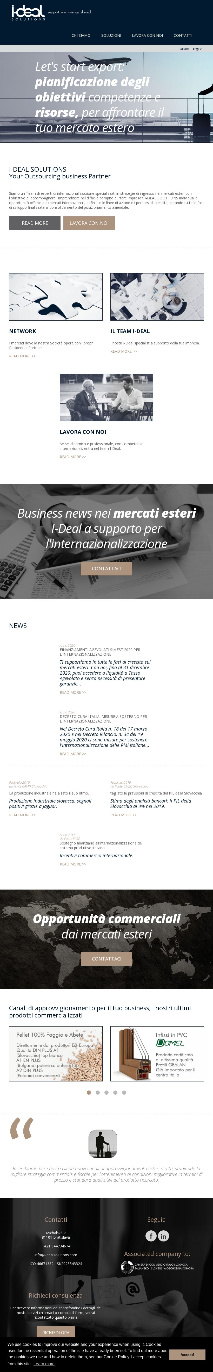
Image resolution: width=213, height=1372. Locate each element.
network (22, 331)
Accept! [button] (187, 1355)
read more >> (22, 356)
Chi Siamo (81, 35)
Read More (35, 223)
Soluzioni (111, 35)
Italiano (184, 48)
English (198, 48)
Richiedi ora (55, 1332)
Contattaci (106, 568)
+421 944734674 (56, 1246)
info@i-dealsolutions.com (56, 1254)
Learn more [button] (44, 1364)
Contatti (183, 35)
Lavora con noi (147, 35)
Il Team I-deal (130, 331)
